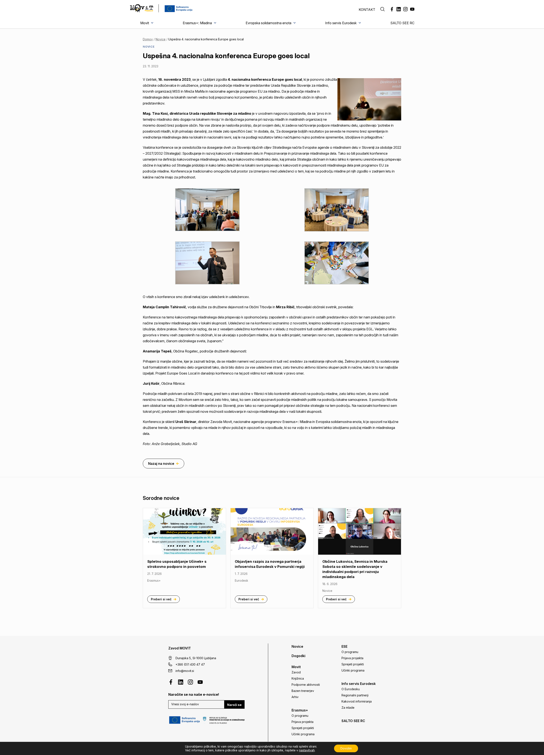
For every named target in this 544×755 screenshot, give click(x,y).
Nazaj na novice (161, 463)
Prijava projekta (302, 722)
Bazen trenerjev (303, 691)
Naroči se (234, 705)
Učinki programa (303, 734)
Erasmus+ (300, 710)
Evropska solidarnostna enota (268, 23)
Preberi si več (161, 599)
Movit (144, 23)
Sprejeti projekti (303, 728)
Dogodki (298, 656)
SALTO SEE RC (402, 23)
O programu (300, 715)
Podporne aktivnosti (306, 684)
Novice (161, 39)
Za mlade (347, 707)
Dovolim (346, 748)
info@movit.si (185, 671)
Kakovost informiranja (356, 701)
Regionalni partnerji (354, 695)
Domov (148, 39)
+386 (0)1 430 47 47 (190, 664)
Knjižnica (298, 678)
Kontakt (367, 9)
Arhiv (295, 697)
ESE (344, 646)
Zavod (296, 672)
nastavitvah (307, 750)
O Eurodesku (350, 689)
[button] (382, 9)
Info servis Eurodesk (341, 23)
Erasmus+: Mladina (197, 23)
